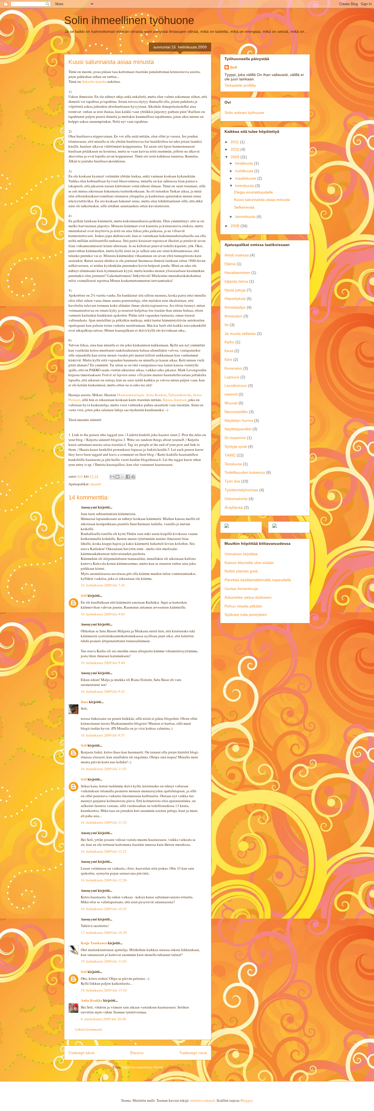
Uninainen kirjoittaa (241, 554)
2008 (235, 226)
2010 (235, 149)
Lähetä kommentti (88, 1029)
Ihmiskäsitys (235, 307)
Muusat (231, 403)
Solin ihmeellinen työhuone (129, 20)
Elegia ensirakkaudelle (253, 192)
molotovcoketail (202, 1100)
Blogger (246, 1100)
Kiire (228, 359)
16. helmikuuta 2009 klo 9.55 (103, 735)
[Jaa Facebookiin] (128, 477)
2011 (235, 142)
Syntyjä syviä (236, 446)
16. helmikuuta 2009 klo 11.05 (104, 768)
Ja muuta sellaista (240, 333)
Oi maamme (235, 437)
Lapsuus (232, 377)
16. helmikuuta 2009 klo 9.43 (103, 691)
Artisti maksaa (237, 255)
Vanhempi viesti (193, 1052)
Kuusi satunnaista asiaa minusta (262, 199)
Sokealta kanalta (94, 81)
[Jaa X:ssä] (122, 477)
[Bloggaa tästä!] (117, 477)
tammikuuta (246, 216)
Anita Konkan (156, 394)
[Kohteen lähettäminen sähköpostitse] (112, 477)
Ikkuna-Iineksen (175, 399)
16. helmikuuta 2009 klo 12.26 (104, 880)
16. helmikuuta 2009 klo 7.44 (103, 585)
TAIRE (230, 455)
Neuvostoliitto (236, 412)
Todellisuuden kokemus (245, 472)
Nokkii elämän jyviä (241, 571)
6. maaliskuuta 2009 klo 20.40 (103, 1018)
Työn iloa (232, 481)
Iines (84, 701)
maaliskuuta (246, 178)
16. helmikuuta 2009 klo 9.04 (103, 614)
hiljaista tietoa (236, 281)
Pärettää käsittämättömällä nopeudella (258, 580)
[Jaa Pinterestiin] (133, 477)
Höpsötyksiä (235, 298)
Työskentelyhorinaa (241, 490)
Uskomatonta (236, 498)
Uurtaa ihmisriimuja (241, 588)
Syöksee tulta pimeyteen (246, 614)
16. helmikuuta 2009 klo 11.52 (104, 822)
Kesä (229, 351)
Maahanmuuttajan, (131, 394)
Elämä (230, 264)
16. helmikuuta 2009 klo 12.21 (104, 851)
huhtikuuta (244, 171)
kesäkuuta (244, 163)
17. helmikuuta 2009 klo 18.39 (104, 932)
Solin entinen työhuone (244, 112)
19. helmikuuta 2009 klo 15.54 (104, 990)
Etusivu (136, 1052)
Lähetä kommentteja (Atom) (142, 1067)
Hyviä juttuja (235, 290)
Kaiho (229, 342)
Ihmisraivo (233, 316)
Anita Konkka (91, 1000)
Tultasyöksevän (179, 394)
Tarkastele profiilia (240, 85)
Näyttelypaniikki (238, 429)
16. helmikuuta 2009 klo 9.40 (103, 662)
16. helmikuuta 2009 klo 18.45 (104, 908)
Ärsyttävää (234, 507)
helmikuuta (245, 185)
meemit (95, 483)
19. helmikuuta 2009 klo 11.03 (104, 961)
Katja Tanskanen (94, 942)
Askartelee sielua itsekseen (248, 597)
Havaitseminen (237, 272)
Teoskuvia (233, 464)
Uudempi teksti (81, 1052)
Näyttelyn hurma (239, 420)
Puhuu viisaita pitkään (243, 606)
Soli (84, 595)
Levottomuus (236, 385)
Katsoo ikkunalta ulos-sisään (249, 562)
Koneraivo (233, 368)
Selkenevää (244, 207)
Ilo (227, 325)
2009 (235, 157)
